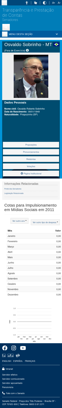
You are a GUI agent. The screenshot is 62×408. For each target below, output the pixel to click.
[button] (26, 2)
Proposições (31, 144)
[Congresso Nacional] (10, 355)
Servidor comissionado (13, 379)
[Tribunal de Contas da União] (17, 355)
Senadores (10, 20)
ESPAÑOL (18, 361)
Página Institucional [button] (32, 173)
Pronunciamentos (31, 151)
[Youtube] (22, 349)
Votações (31, 166)
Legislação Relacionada (14, 193)
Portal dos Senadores (12, 188)
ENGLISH (6, 361)
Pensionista (7, 387)
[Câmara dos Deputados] (4, 355)
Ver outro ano (18, 220)
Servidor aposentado (12, 383)
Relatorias (31, 159)
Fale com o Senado (15, 393)
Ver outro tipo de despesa (45, 222)
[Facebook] (5, 349)
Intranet (9, 369)
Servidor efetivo (9, 374)
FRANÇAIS (30, 361)
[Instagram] (13, 349)
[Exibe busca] (6, 27)
